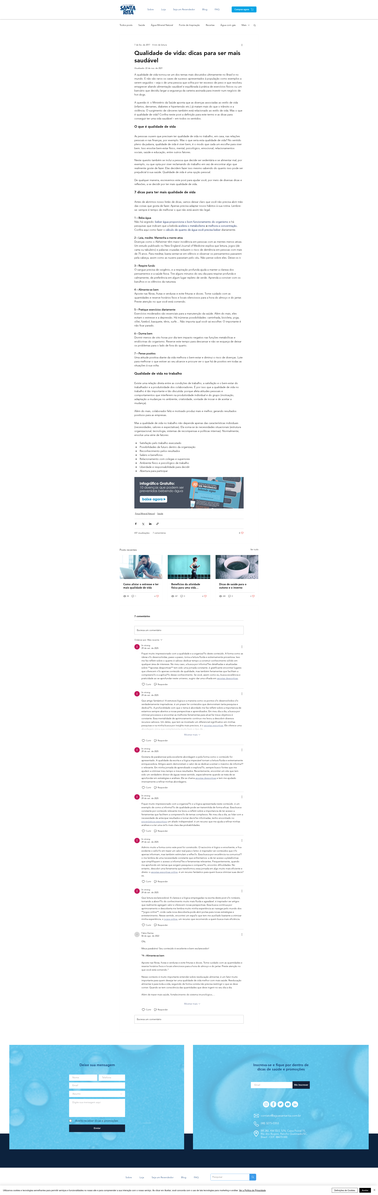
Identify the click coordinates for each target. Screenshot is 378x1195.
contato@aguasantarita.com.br (281, 1115)
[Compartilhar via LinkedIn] (150, 523)
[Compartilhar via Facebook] (135, 523)
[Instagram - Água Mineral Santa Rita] (266, 1104)
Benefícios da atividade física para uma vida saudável (185, 586)
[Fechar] (374, 1190)
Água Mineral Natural (162, 25)
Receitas (210, 25)
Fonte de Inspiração (189, 25)
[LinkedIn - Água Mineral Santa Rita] (295, 1104)
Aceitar (365, 1190)
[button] (254, 25)
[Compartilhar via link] (157, 523)
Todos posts (126, 25)
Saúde (141, 25)
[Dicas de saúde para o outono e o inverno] (237, 567)
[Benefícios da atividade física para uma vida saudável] (189, 567)
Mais (244, 25)
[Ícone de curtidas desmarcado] (143, 684)
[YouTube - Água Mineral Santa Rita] (288, 1104)
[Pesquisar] (252, 1177)
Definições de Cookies (344, 1190)
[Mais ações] (242, 45)
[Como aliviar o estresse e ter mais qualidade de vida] (141, 567)
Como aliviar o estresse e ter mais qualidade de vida (141, 586)
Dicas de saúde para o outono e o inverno (232, 586)
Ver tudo (254, 549)
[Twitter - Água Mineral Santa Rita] (280, 1104)
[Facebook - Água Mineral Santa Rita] (273, 1104)
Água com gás (228, 25)
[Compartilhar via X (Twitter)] (143, 523)
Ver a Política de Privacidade (252, 1190)
